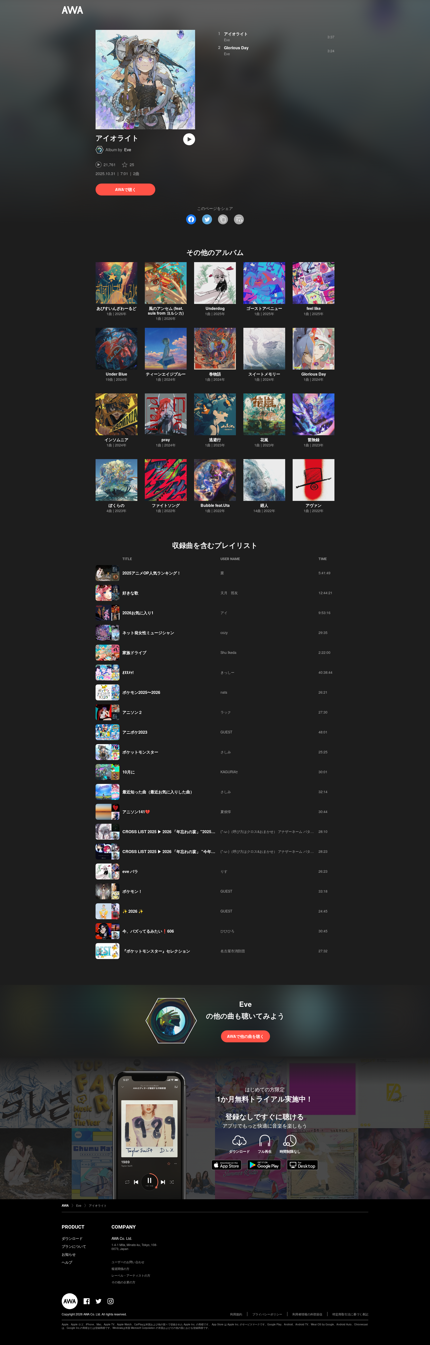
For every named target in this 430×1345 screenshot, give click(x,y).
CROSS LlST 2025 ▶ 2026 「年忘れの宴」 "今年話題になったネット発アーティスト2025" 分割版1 (211, 851)
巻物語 (215, 374)
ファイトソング (166, 505)
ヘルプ (67, 1262)
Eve (127, 149)
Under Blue (116, 374)
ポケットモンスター (140, 752)
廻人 (264, 505)
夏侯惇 (225, 811)
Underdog (215, 308)
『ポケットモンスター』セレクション (156, 951)
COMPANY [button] (123, 1227)
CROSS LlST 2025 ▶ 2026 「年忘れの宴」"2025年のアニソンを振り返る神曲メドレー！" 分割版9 (211, 831)
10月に (128, 772)
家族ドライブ (134, 652)
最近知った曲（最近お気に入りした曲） (158, 792)
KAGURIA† (229, 771)
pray (165, 439)
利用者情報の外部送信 (307, 1314)
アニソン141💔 (136, 812)
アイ (223, 612)
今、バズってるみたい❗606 (148, 931)
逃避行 (215, 439)
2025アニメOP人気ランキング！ (151, 573)
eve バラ (130, 871)
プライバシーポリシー (267, 1314)
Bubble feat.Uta (215, 505)
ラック (225, 712)
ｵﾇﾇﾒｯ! (128, 672)
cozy (224, 632)
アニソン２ (132, 712)
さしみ (225, 751)
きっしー (227, 672)
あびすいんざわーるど (116, 308)
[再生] (189, 139)
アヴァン (314, 505)
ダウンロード (72, 1238)
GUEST (226, 731)
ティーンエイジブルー (166, 374)
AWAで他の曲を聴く (245, 1036)
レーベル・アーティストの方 (130, 1275)
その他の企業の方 (123, 1282)
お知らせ (69, 1254)
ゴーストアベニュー (264, 308)
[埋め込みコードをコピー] (239, 219)
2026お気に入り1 (138, 613)
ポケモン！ (132, 891)
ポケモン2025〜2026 (141, 692)
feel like (314, 308)
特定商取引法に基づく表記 (350, 1314)
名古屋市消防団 (232, 950)
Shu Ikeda (228, 652)
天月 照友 (229, 592)
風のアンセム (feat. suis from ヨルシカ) (166, 310)
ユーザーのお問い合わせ (127, 1262)
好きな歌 (130, 593)
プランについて (74, 1246)
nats (223, 692)
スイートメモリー (264, 374)
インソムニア (116, 439)
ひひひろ (227, 930)
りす (223, 871)
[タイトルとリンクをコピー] (223, 219)
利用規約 (236, 1314)
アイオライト (236, 34)
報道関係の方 (120, 1268)
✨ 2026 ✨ (132, 911)
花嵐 (264, 439)
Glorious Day (236, 47)
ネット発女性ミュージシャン (148, 632)
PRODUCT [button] (73, 1227)
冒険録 (314, 439)
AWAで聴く (125, 189)
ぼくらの (116, 505)
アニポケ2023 (134, 732)
